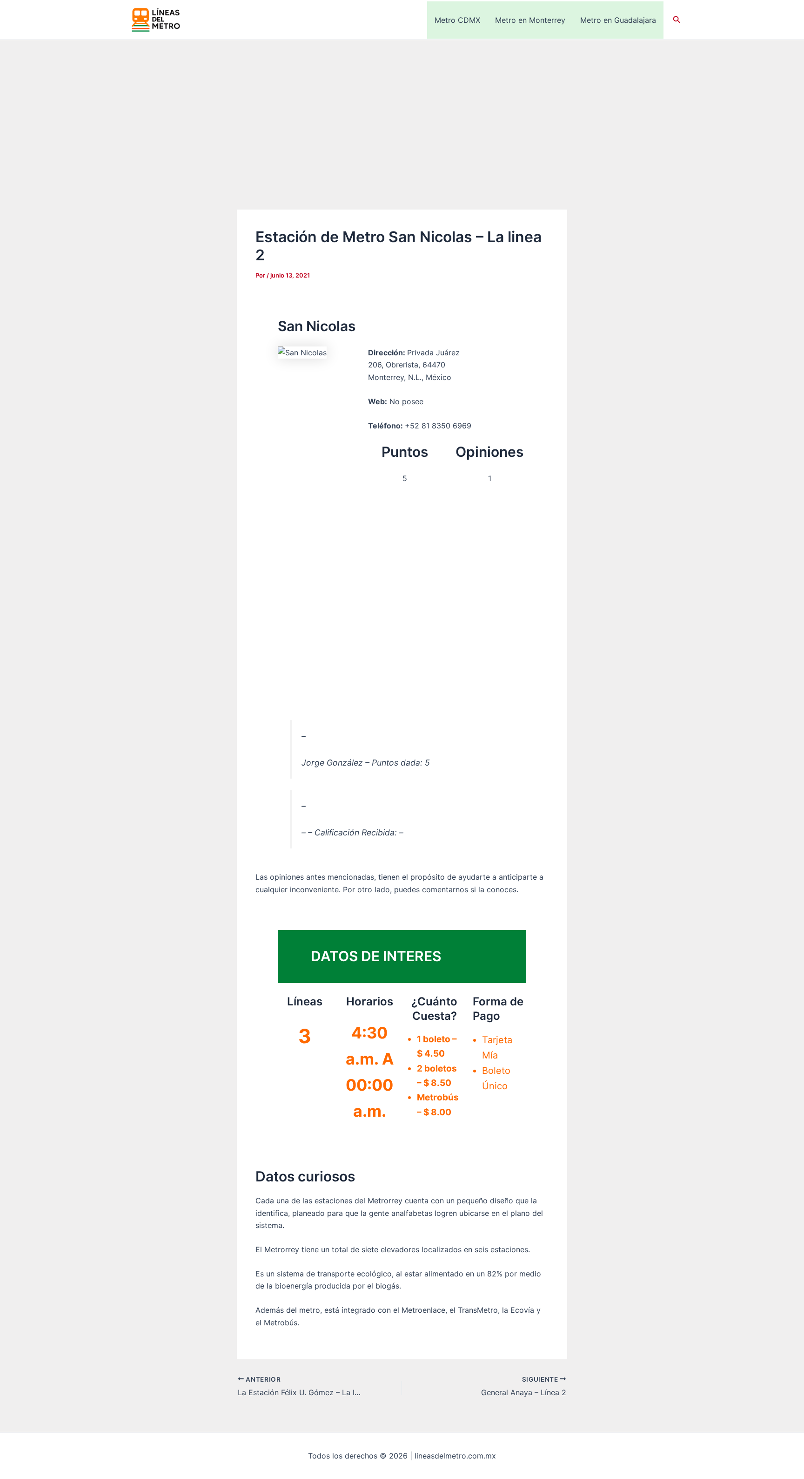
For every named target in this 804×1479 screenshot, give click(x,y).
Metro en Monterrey (530, 20)
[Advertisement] (402, 110)
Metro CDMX (457, 20)
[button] (677, 20)
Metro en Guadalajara (618, 20)
